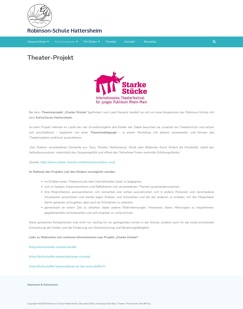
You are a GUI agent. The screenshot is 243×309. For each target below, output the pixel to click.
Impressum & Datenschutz (42, 285)
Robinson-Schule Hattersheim (64, 30)
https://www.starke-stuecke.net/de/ (53, 247)
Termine (110, 42)
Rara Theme (118, 303)
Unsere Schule (36, 42)
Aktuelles (150, 42)
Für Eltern (90, 42)
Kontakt (129, 42)
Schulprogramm (64, 42)
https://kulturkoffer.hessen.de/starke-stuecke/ (59, 257)
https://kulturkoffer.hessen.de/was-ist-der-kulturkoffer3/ (67, 266)
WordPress (145, 303)
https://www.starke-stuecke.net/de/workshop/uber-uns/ (77, 162)
